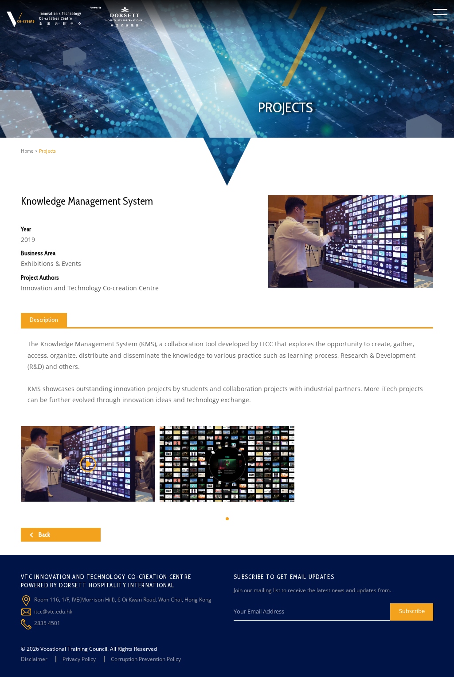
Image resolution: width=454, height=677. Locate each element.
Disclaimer (34, 659)
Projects (47, 150)
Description (44, 320)
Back (44, 534)
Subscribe (412, 611)
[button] (227, 519)
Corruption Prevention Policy (146, 659)
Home (27, 150)
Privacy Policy (79, 659)
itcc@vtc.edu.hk (53, 611)
